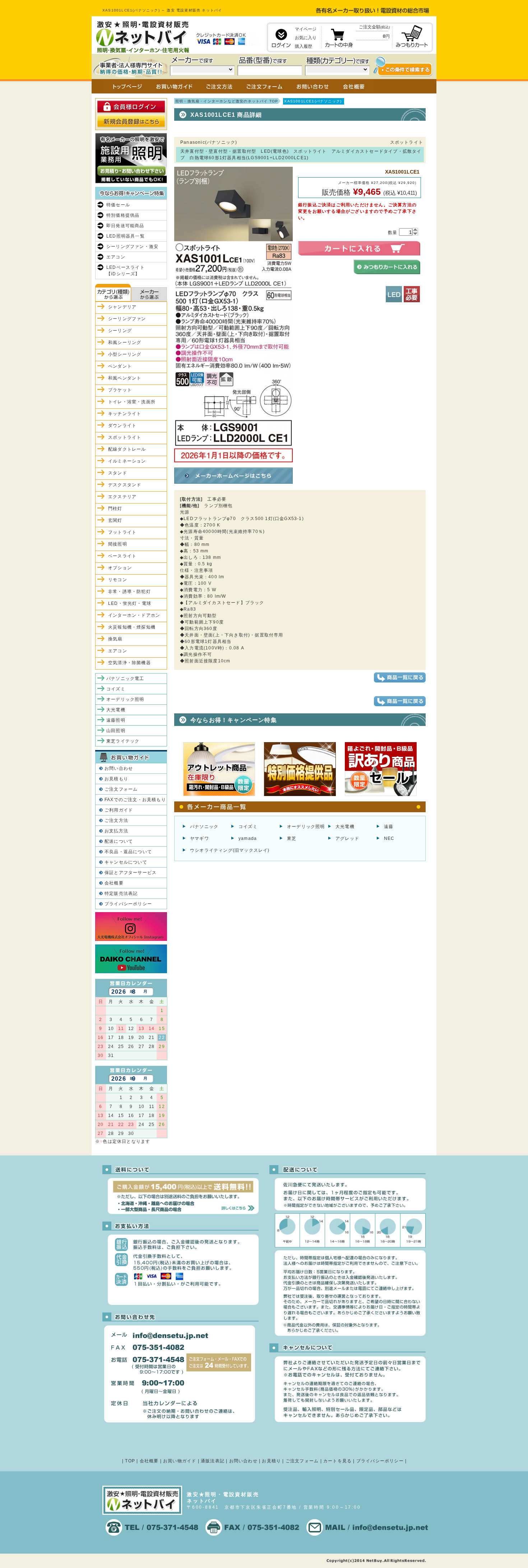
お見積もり (116, 778)
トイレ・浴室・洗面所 (132, 401)
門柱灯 (115, 508)
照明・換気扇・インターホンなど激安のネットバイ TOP (226, 101)
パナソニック (204, 826)
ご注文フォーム (121, 789)
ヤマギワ (199, 838)
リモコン (117, 579)
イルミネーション (127, 461)
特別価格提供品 (122, 215)
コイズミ (248, 826)
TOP (130, 1460)
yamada (247, 838)
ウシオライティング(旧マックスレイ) (230, 850)
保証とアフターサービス (131, 872)
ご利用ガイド (119, 810)
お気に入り (305, 37)
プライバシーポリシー (128, 903)
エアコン (115, 256)
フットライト (122, 532)
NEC (389, 838)
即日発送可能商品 (125, 225)
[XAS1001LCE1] (233, 461)
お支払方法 (116, 830)
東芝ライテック (122, 741)
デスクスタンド (124, 484)
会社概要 (114, 883)
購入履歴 (303, 46)
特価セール (118, 204)
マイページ (305, 29)
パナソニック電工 (125, 678)
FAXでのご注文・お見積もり (135, 799)
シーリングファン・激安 (132, 246)
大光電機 (345, 826)
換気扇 (115, 639)
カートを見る (337, 1460)
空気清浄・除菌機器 (129, 662)
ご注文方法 (116, 820)
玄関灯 (115, 520)
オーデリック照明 (306, 826)
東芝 (291, 838)
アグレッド (347, 838)
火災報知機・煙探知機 (132, 627)
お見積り (271, 1460)
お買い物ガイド (179, 1460)
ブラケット (120, 389)
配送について (119, 841)
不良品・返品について (128, 851)
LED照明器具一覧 (125, 236)
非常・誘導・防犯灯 (129, 591)
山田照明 (115, 730)
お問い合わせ (119, 768)
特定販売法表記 (121, 893)
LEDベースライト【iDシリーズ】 (125, 270)
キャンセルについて (126, 862)
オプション (120, 567)
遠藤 (388, 826)
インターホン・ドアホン (134, 615)
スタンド (117, 472)
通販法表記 (212, 1460)
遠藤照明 (115, 720)
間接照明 (117, 544)
